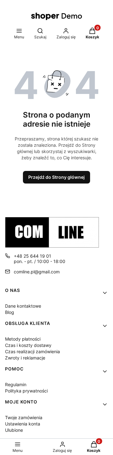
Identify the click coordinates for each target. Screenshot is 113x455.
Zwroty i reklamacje (25, 357)
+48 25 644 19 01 (32, 256)
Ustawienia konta (22, 423)
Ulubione (14, 430)
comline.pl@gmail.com (37, 271)
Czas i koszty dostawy (28, 345)
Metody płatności (22, 339)
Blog (9, 312)
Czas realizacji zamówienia (32, 351)
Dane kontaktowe (23, 306)
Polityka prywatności (26, 390)
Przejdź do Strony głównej (56, 177)
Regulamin (15, 384)
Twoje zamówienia (23, 417)
